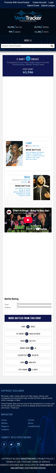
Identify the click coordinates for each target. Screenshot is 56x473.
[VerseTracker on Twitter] (11, 446)
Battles (4, 423)
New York (36, 146)
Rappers (5, 426)
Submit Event (33, 5)
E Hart (29, 143)
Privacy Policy (45, 459)
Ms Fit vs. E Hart (31, 159)
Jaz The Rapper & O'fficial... (35, 152)
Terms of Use (13, 462)
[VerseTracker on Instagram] (19, 446)
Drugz (27, 177)
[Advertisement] (28, 106)
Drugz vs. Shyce (24, 190)
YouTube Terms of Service (36, 462)
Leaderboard (34, 426)
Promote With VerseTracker (16, 2)
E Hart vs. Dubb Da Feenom (35, 156)
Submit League (48, 5)
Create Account (39, 2)
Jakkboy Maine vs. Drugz (21, 192)
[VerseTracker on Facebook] (4, 446)
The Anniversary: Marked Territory (25, 65)
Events (31, 420)
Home (4, 420)
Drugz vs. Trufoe (24, 195)
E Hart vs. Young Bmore (34, 154)
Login (51, 2)
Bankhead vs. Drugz (23, 194)
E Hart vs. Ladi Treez (33, 157)
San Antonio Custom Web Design (28, 468)
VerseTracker (28, 459)
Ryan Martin (46, 465)
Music (31, 423)
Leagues (5, 429)
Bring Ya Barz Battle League (29, 62)
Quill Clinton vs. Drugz (22, 188)
